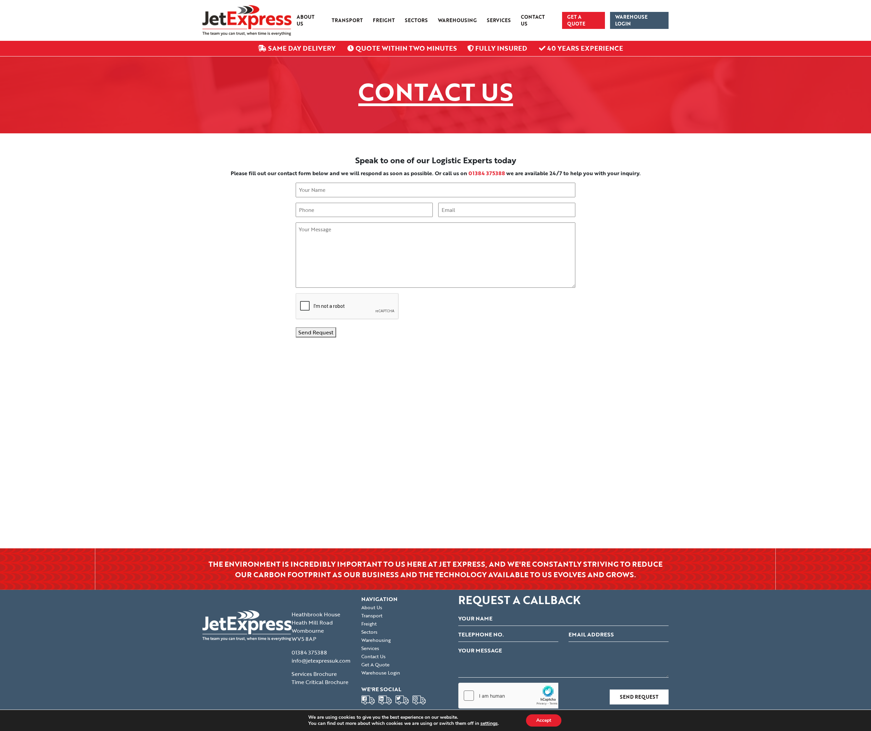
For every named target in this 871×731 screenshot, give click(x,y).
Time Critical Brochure (320, 682)
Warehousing (457, 20)
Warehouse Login (631, 20)
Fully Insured (501, 48)
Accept (543, 720)
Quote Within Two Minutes (405, 48)
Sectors (416, 20)
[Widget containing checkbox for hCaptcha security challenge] (509, 696)
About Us (305, 20)
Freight (384, 20)
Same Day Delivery (301, 48)
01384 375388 (309, 652)
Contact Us (533, 20)
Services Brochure (314, 674)
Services (499, 20)
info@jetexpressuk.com (321, 661)
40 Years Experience (584, 48)
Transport (347, 20)
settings (489, 723)
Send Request (315, 332)
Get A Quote (576, 20)
